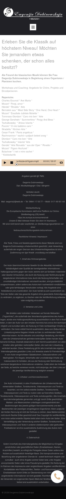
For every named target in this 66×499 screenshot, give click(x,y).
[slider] (36, 164)
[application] (33, 162)
